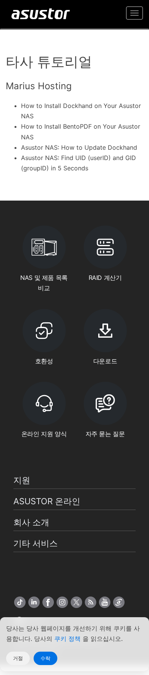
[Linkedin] (34, 602)
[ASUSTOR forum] (119, 602)
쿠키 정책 (68, 638)
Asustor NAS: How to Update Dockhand (79, 147)
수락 (45, 658)
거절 (18, 658)
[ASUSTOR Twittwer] (76, 602)
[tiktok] (20, 602)
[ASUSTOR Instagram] (62, 602)
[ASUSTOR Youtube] (104, 602)
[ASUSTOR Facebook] (48, 602)
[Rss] (90, 602)
